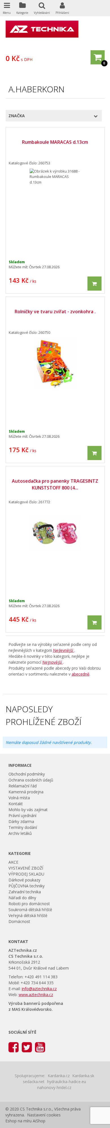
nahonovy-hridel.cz (54, 1087)
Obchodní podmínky (26, 774)
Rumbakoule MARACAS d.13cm (55, 142)
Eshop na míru (18, 1120)
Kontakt (15, 803)
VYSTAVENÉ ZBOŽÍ (25, 868)
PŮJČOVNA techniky (26, 886)
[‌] (13, 1047)
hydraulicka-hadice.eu (66, 1081)
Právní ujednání (22, 815)
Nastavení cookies (44, 1115)
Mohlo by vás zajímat (28, 809)
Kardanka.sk (83, 1075)
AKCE (13, 862)
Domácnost (19, 921)
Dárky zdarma (21, 821)
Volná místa (19, 797)
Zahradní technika (24, 891)
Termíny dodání (22, 827)
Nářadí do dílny (22, 897)
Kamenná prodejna (25, 791)
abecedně (80, 674)
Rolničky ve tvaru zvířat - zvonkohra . (55, 311)
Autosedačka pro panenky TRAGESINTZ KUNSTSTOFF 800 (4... (55, 484)
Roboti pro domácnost (29, 903)
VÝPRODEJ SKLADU (26, 874)
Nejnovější (52, 662)
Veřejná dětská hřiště (27, 915)
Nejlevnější (63, 650)
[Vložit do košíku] (94, 283)
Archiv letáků (20, 833)
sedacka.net (34, 1081)
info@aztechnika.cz (39, 988)
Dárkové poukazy (24, 880)
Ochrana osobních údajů (30, 780)
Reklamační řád (22, 786)
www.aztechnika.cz (36, 994)
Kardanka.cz (59, 1075)
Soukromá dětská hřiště (30, 909)
